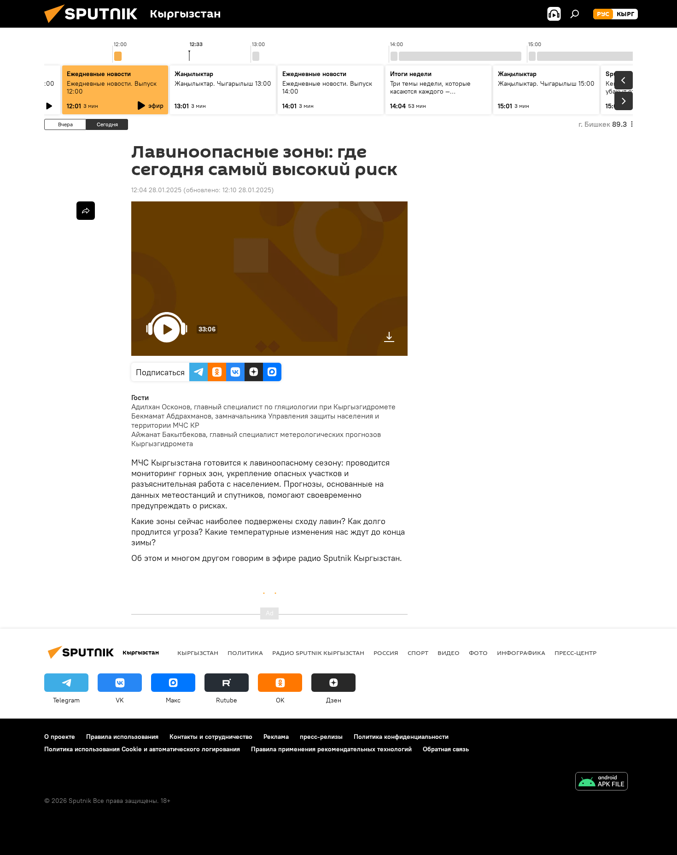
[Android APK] (601, 782)
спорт (418, 653)
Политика (245, 653)
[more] (85, 210)
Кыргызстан (197, 653)
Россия (386, 653)
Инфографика (521, 653)
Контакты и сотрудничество (210, 736)
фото (478, 653)
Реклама (276, 736)
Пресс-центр (575, 653)
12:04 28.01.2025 (156, 190)
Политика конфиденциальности (401, 736)
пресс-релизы (321, 736)
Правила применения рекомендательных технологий (331, 749)
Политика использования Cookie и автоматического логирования (142, 749)
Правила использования (122, 736)
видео (449, 653)
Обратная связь (446, 749)
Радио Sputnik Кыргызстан (318, 653)
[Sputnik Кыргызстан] (94, 25)
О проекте (59, 736)
